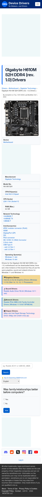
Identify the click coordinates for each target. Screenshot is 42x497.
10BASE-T (7, 221)
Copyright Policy (8, 491)
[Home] (5, 4)
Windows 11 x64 (11, 257)
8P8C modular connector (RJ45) (15, 228)
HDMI (5, 230)
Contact (18, 491)
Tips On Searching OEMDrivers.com (15, 378)
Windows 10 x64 (11, 259)
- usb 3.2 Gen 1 (9, 247)
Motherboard (13, 88)
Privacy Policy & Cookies (28, 488)
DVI (4, 235)
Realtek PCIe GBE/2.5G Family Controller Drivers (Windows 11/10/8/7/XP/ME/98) (19, 303)
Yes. (7, 399)
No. (6, 403)
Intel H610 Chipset (12, 194)
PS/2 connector (9, 237)
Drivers (4, 88)
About (4, 488)
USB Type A (7, 244)
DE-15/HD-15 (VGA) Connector (14, 240)
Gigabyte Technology (28, 88)
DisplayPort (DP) (9, 233)
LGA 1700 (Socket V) (11, 201)
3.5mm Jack (7, 242)
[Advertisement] (21, 35)
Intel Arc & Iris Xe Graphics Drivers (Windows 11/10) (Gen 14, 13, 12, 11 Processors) (20, 281)
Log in (21, 460)
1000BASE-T (8, 216)
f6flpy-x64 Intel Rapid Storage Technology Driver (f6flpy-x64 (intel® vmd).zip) (19, 314)
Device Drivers (19, 3)
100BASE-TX (8, 218)
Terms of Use (13, 488)
